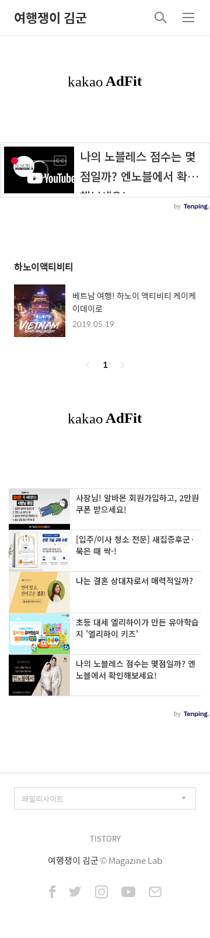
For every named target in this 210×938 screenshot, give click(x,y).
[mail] (155, 893)
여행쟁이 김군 (50, 17)
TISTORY (105, 838)
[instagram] (101, 893)
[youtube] (128, 893)
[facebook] (52, 893)
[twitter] (75, 893)
